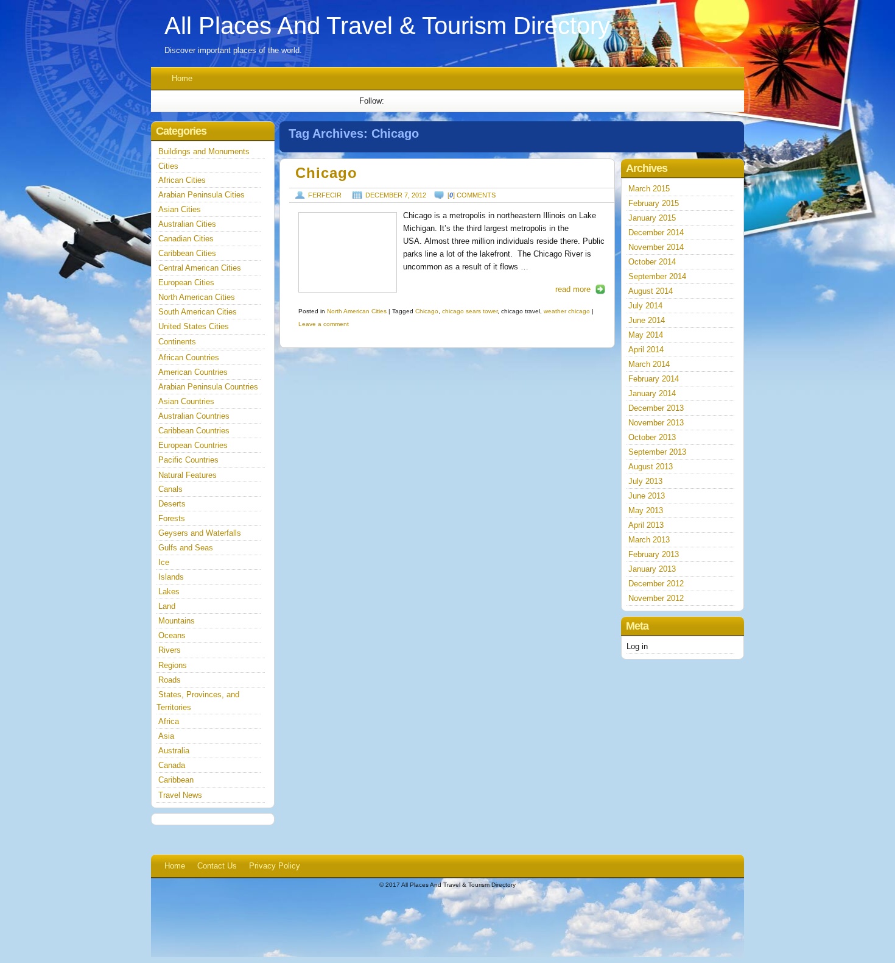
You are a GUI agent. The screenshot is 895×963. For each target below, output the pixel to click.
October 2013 (652, 437)
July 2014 (645, 305)
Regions (172, 665)
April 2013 (646, 525)
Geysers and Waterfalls (199, 533)
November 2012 (656, 598)
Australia (173, 750)
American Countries (193, 372)
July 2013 (645, 481)
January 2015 (652, 217)
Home (182, 78)
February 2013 (653, 554)
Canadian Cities (186, 238)
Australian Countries (194, 416)
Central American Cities (199, 267)
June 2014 (646, 320)
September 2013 (657, 452)
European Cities (186, 282)
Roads (169, 679)
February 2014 (653, 378)
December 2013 (656, 408)
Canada (171, 765)
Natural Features (187, 475)
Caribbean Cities (187, 253)
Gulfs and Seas (185, 547)
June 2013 (646, 495)
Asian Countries (186, 401)
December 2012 (656, 583)
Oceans (172, 635)
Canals (170, 489)
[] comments (472, 195)
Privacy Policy (274, 865)
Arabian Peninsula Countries (208, 386)
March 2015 (649, 188)
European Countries (193, 445)
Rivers (169, 650)
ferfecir (325, 195)
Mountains (176, 620)
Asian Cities (179, 209)
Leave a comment (323, 324)
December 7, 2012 (395, 195)
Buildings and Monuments (204, 151)
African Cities (182, 180)
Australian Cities (187, 224)
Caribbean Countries (194, 430)
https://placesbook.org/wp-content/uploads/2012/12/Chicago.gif (347, 252)
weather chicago (567, 311)
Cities (168, 166)
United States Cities (193, 326)
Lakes (169, 591)
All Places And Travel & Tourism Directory (387, 25)
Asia (166, 736)
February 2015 (653, 203)
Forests (171, 518)
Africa (168, 721)
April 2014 (646, 349)
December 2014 (656, 232)
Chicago (326, 173)
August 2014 (650, 291)
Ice (163, 562)
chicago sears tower (469, 311)
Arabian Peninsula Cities (201, 194)
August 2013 (650, 466)
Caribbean (176, 779)
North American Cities (357, 311)
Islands (171, 576)
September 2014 (657, 276)
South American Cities (197, 311)
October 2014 (652, 261)
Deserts (172, 503)
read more (573, 289)
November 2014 (656, 247)
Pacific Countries (188, 459)
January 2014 (652, 393)
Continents (177, 341)
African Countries (188, 357)
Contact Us (217, 865)
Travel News (180, 795)
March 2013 (649, 539)
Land (166, 606)
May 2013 (645, 510)
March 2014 (649, 364)
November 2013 (656, 422)
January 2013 (652, 569)
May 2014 (645, 334)
